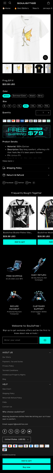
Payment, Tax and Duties (12, 362)
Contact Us (7, 407)
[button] (4, 2)
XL (19, 106)
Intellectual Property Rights (13, 375)
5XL (47, 106)
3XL (33, 106)
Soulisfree (12, 455)
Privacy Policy (8, 366)
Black (32, 96)
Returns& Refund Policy (12, 398)
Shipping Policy (8, 393)
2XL (26, 106)
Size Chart (6, 389)
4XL (40, 106)
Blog (4, 379)
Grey (40, 96)
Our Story (6, 357)
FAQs (4, 402)
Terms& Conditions (10, 370)
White (6, 96)
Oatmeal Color (19, 96)
